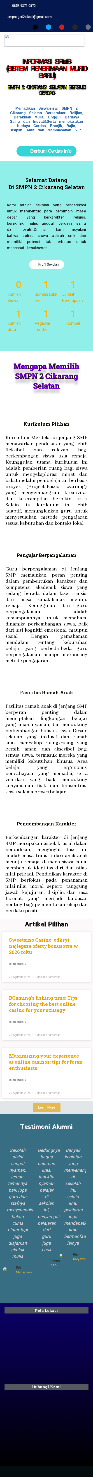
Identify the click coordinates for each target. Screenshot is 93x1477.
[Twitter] (48, 27)
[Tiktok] (88, 27)
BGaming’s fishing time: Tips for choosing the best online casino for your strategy (43, 1004)
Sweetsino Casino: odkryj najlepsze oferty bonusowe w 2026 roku (43, 946)
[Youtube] (61, 27)
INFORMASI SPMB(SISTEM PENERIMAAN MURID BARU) (46, 68)
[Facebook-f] (35, 27)
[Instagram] (74, 27)
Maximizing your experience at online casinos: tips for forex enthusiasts (46, 1062)
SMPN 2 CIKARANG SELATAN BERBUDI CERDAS (46, 90)
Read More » (17, 964)
